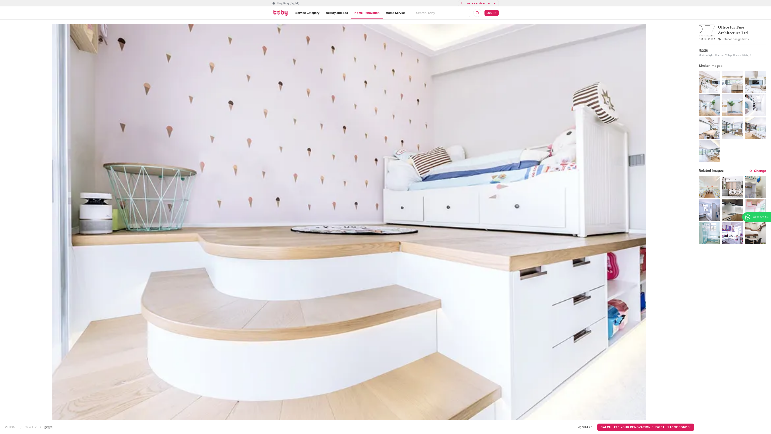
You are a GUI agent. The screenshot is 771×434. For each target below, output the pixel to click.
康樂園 (48, 427)
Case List (31, 427)
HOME (13, 427)
